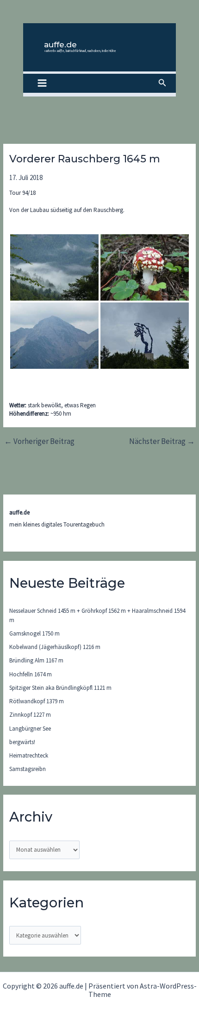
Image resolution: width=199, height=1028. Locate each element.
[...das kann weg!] (144, 335)
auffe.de (60, 44)
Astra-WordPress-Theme (142, 990)
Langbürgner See (30, 728)
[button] (162, 83)
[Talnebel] (54, 267)
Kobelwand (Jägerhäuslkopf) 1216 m (54, 647)
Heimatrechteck (28, 755)
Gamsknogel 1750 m (34, 633)
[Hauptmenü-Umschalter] (42, 83)
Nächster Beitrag (162, 441)
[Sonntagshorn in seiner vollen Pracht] (54, 335)
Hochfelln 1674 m (30, 674)
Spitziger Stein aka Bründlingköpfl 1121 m (60, 688)
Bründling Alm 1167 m (36, 660)
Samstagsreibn (27, 769)
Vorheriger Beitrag (39, 441)
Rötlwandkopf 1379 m (36, 701)
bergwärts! (22, 742)
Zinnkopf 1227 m (30, 715)
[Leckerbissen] (144, 267)
